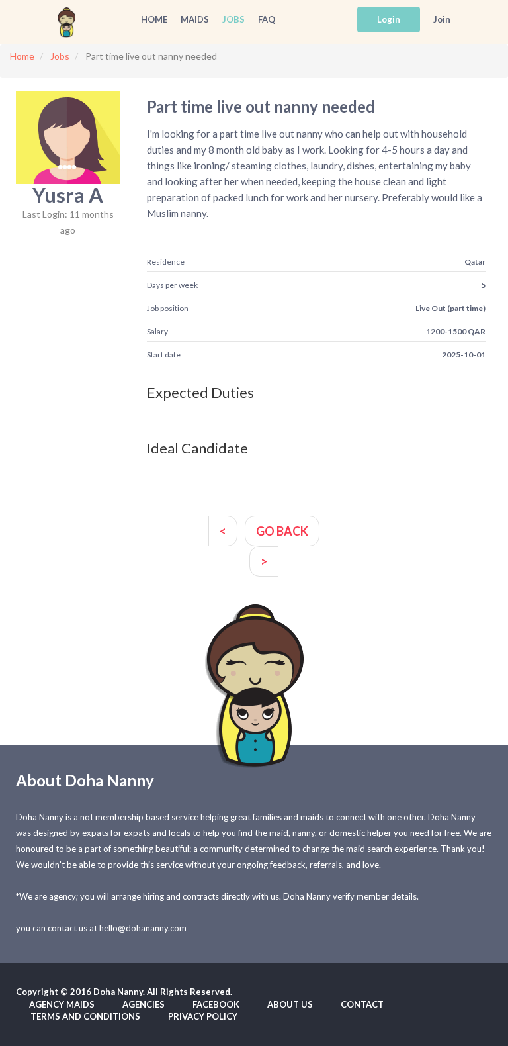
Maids (195, 19)
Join (441, 19)
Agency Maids (62, 1004)
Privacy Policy (202, 1016)
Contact (362, 1004)
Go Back (282, 531)
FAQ (266, 19)
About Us (290, 1004)
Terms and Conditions (85, 1016)
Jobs (233, 19)
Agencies (143, 1004)
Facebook (215, 1004)
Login (388, 19)
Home (154, 19)
